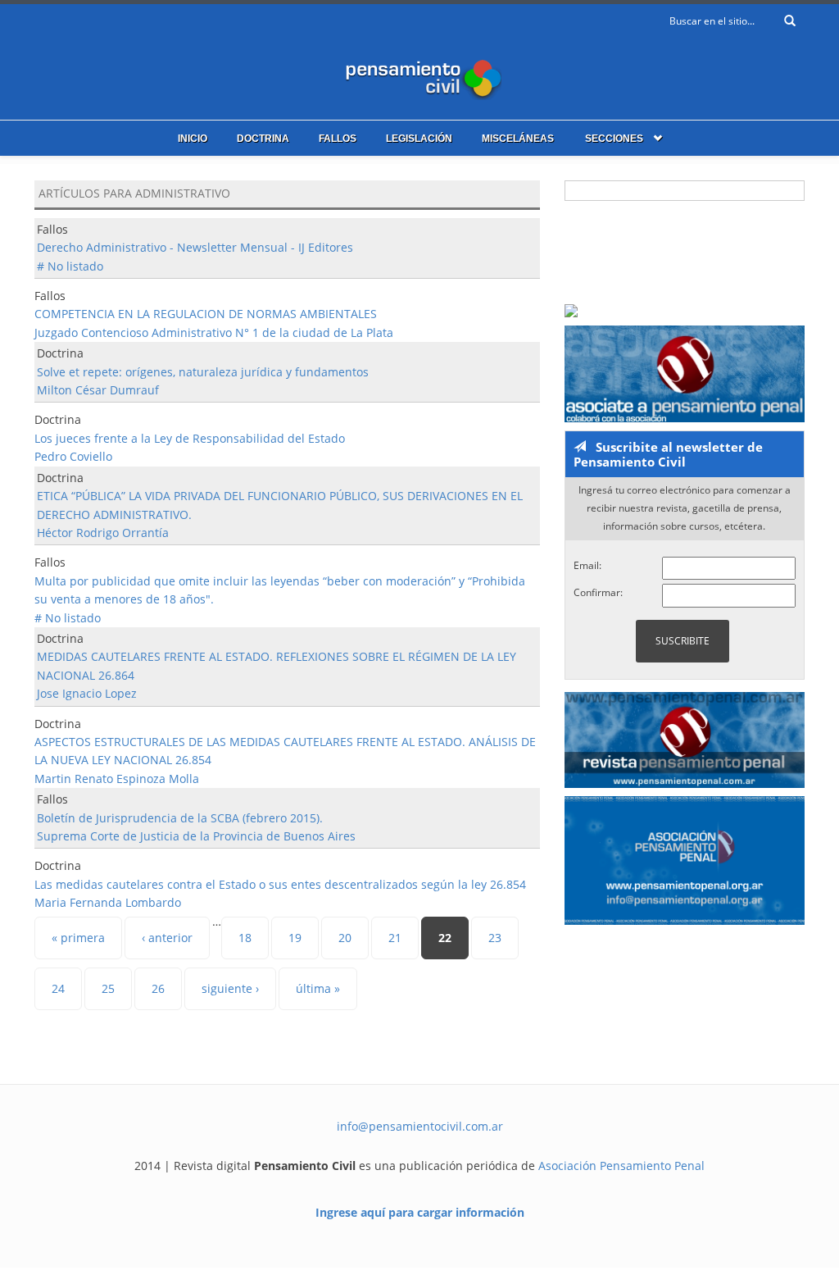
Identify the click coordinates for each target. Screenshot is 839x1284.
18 (245, 937)
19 (295, 937)
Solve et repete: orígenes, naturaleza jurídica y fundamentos (203, 372)
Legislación (419, 138)
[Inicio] (419, 76)
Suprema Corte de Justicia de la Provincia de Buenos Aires (196, 836)
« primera (78, 937)
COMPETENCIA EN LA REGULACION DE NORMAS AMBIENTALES (205, 313)
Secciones (614, 138)
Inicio (192, 138)
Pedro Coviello (73, 456)
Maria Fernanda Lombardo (107, 902)
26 (158, 988)
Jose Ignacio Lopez (87, 693)
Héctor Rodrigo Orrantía (103, 532)
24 (58, 988)
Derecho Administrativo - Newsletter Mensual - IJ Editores (195, 247)
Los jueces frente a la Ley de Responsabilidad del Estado (189, 438)
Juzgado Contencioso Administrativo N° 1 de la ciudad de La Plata (213, 332)
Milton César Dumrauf (98, 390)
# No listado (70, 266)
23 (494, 937)
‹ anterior (167, 937)
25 (108, 988)
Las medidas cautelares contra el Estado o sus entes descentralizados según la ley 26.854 (280, 884)
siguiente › (230, 988)
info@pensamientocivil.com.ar (420, 1126)
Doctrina (263, 138)
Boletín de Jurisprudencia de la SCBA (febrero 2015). (180, 818)
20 (344, 937)
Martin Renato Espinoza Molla (116, 778)
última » (318, 988)
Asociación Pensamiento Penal (621, 1165)
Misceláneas (518, 138)
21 (394, 937)
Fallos (337, 138)
